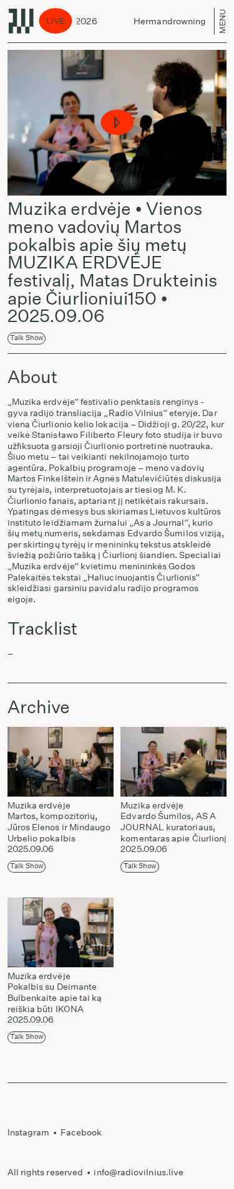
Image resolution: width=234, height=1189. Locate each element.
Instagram (28, 1132)
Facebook (81, 1132)
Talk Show (26, 338)
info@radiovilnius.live (138, 1172)
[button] (117, 123)
